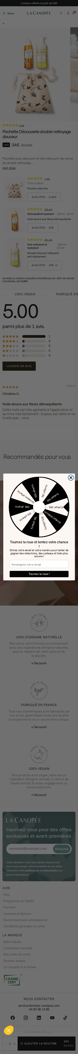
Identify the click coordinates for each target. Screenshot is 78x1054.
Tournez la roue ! (39, 574)
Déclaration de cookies (15, 1036)
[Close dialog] (71, 478)
